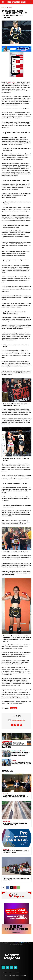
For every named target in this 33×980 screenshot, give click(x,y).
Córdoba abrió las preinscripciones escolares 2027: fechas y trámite (16, 851)
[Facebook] (12, 725)
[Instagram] (15, 725)
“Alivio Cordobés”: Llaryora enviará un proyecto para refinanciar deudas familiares (15, 796)
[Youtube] (21, 725)
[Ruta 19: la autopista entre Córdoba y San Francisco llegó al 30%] (16, 810)
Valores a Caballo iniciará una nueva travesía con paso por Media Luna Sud (21, 763)
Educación (6, 849)
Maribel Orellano (11, 82)
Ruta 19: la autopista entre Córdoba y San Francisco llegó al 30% (15, 824)
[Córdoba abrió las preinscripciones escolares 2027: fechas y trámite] (16, 838)
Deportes (9, 7)
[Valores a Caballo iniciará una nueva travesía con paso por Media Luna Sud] (6, 762)
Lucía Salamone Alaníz (18, 720)
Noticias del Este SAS (21, 942)
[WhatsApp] (18, 887)
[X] (18, 725)
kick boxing (13, 708)
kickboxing (12, 91)
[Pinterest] (14, 887)
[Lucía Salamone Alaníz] (10, 720)
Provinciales (7, 821)
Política (5, 793)
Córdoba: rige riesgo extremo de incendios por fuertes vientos (16, 879)
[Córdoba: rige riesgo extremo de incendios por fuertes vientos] (16, 866)
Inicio (3, 7)
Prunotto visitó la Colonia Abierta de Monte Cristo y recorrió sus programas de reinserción (20, 754)
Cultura (13, 760)
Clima (4, 876)
